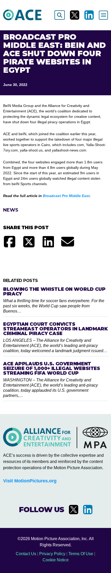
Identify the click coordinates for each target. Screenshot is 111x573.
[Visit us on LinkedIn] (89, 15)
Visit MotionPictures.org (30, 480)
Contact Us (26, 554)
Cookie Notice (56, 560)
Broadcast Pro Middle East (66, 196)
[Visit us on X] (74, 15)
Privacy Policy (52, 554)
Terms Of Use (80, 554)
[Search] (59, 15)
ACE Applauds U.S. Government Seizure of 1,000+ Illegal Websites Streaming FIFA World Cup (51, 368)
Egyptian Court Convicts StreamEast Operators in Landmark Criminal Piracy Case (55, 328)
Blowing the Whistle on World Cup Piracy (54, 291)
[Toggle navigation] (103, 15)
